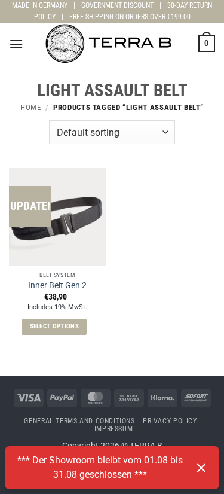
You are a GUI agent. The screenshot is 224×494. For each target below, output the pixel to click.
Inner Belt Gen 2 (57, 285)
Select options (54, 326)
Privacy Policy (170, 421)
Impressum (113, 429)
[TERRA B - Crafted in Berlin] (112, 44)
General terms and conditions (79, 421)
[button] (16, 44)
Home (30, 107)
